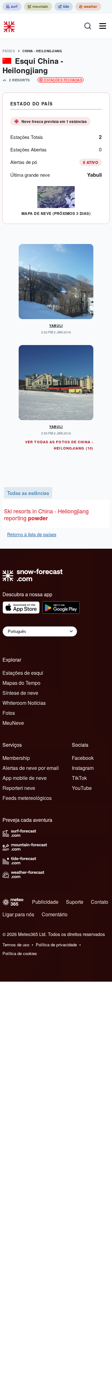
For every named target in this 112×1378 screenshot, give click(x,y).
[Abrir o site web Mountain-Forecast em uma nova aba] (38, 7)
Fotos (8, 712)
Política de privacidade (56, 945)
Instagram (83, 767)
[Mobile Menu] (102, 26)
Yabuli (94, 174)
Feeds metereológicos (27, 797)
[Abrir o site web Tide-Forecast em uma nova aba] (63, 7)
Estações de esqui (22, 672)
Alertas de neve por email (30, 767)
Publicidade (45, 901)
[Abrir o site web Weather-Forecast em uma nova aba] (88, 7)
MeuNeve (13, 722)
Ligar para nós (18, 914)
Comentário (55, 914)
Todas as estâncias (28, 492)
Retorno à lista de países (31, 534)
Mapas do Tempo (21, 682)
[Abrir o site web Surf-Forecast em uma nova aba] (11, 7)
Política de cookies (19, 953)
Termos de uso (15, 945)
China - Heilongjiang (42, 51)
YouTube (82, 787)
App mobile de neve (24, 777)
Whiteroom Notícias (24, 702)
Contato (99, 901)
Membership (16, 757)
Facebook (83, 757)
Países (8, 51)
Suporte (74, 901)
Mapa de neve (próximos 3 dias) (56, 213)
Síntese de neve (20, 692)
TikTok (79, 777)
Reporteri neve (18, 787)
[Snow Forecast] (10, 26)
